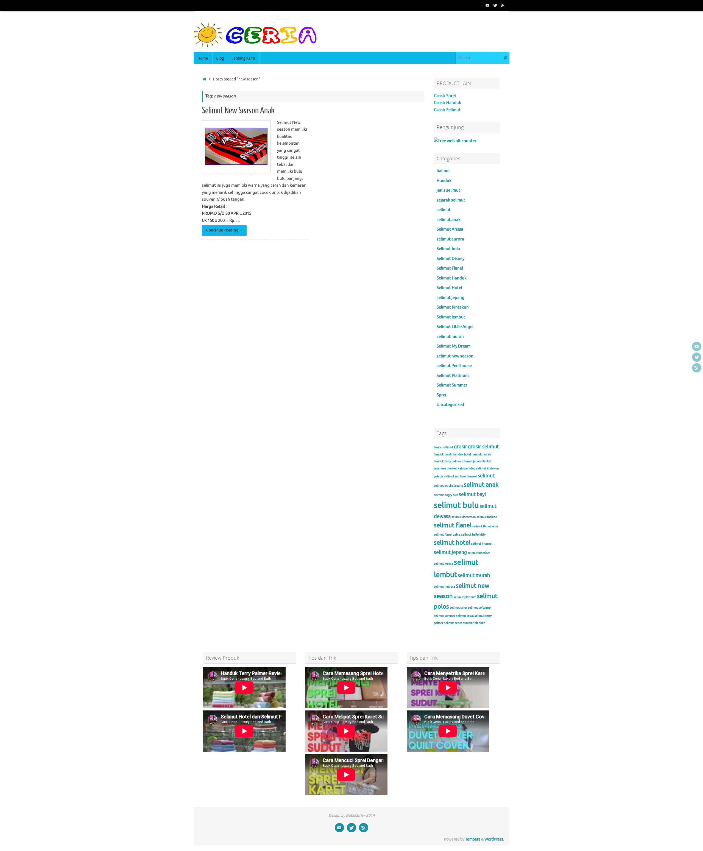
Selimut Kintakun (453, 307)
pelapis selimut (444, 476)
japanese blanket (445, 468)
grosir (460, 447)
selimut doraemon (463, 517)
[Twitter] (495, 5)
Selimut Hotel (449, 287)
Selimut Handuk (452, 278)
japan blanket (482, 461)
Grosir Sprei (445, 96)
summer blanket (474, 623)
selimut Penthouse (454, 365)
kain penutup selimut (472, 468)
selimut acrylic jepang (448, 486)
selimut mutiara (444, 587)
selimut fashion (486, 517)
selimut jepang (450, 297)
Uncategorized (450, 404)
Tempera (472, 839)
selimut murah (450, 336)
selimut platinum (465, 597)
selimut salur (458, 607)
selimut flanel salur (485, 526)
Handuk (444, 180)
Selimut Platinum (453, 375)
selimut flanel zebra (447, 534)
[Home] (204, 79)
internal (467, 461)
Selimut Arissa (450, 229)
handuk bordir (443, 454)
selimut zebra (453, 623)
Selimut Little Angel (455, 326)
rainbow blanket (466, 476)
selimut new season (455, 356)
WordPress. (494, 839)
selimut (444, 209)
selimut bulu (456, 505)
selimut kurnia (443, 564)
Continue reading (222, 230)
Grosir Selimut (447, 110)
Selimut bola (448, 248)
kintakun (493, 468)
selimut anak (449, 219)
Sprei (441, 395)
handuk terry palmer (447, 461)
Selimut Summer (452, 385)
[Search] (505, 58)
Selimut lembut (451, 317)
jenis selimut (448, 190)
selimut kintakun (479, 553)
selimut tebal (465, 616)
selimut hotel (452, 543)
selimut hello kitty (473, 534)
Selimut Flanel (450, 268)
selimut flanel (453, 525)
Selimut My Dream (454, 346)
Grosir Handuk (447, 102)
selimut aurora (450, 239)
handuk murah (481, 454)
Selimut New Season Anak (238, 111)
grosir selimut (483, 447)
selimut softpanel (479, 607)
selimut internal (481, 543)
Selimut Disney (450, 258)
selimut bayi (472, 494)
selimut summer (444, 616)
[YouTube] (487, 5)
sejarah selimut (451, 200)
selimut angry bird (446, 495)
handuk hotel (462, 454)
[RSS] (503, 5)
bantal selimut (443, 447)
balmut (443, 170)
